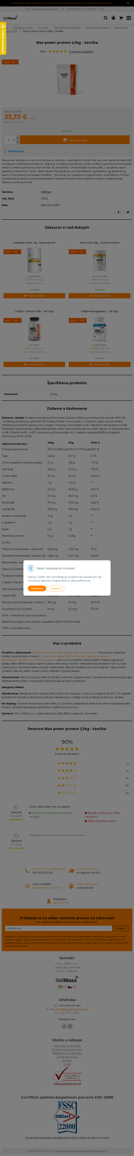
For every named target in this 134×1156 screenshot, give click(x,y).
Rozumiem (37, 588)
